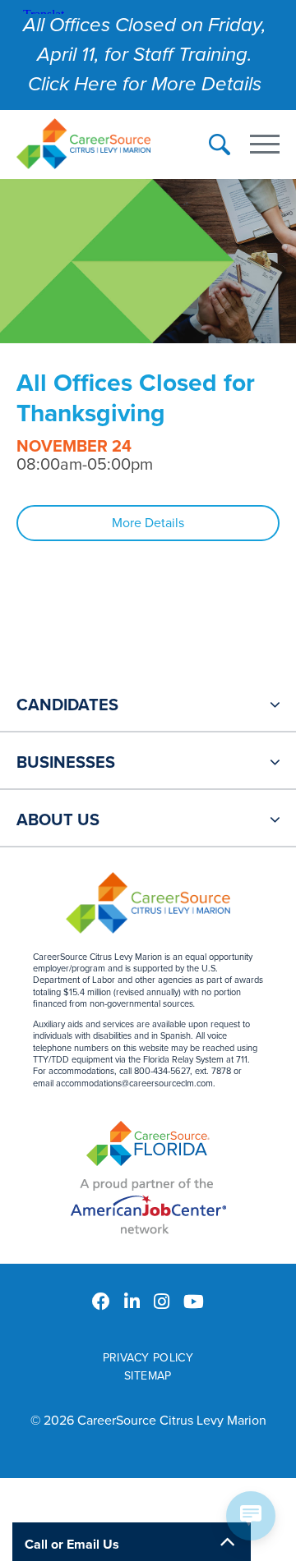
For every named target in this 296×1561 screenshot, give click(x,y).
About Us (57, 820)
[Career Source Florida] (148, 1145)
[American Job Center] (148, 1206)
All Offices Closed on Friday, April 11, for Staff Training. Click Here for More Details (144, 54)
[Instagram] (161, 1302)
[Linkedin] (132, 1302)
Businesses (65, 763)
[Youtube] (193, 1302)
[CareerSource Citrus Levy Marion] (83, 145)
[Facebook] (101, 1302)
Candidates (67, 705)
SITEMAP (148, 1376)
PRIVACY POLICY (148, 1358)
